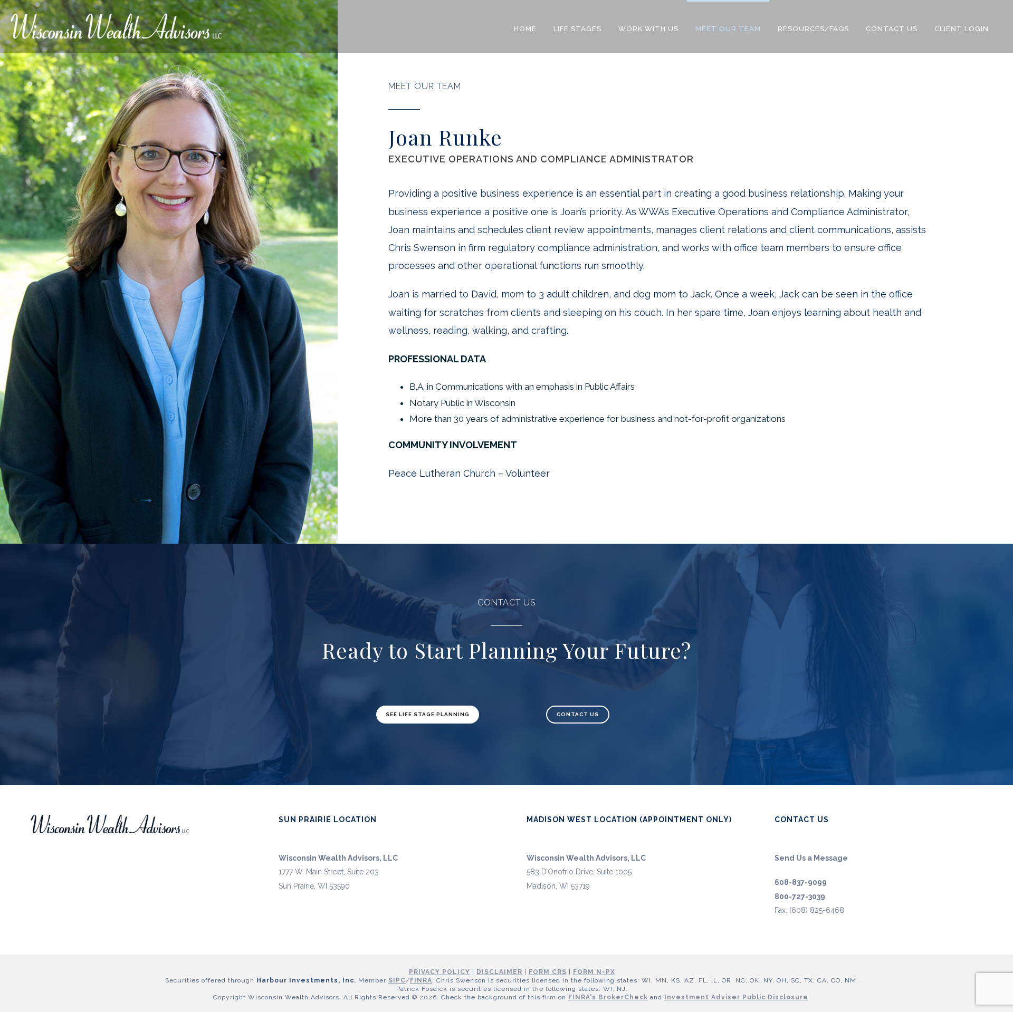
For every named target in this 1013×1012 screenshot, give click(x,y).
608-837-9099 (801, 882)
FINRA (421, 980)
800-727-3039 (800, 896)
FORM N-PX (594, 972)
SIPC (397, 980)
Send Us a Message (811, 858)
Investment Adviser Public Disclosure (736, 997)
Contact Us (892, 29)
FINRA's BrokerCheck (608, 997)
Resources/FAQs (813, 29)
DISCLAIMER (499, 972)
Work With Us (648, 29)
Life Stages (577, 29)
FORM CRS (548, 972)
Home (525, 29)
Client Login (961, 29)
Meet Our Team (728, 29)
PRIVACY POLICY (439, 972)
